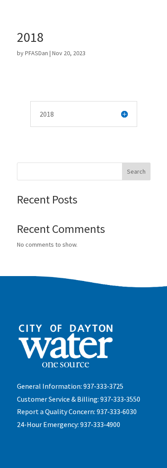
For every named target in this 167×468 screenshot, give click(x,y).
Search (136, 171)
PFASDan (36, 53)
